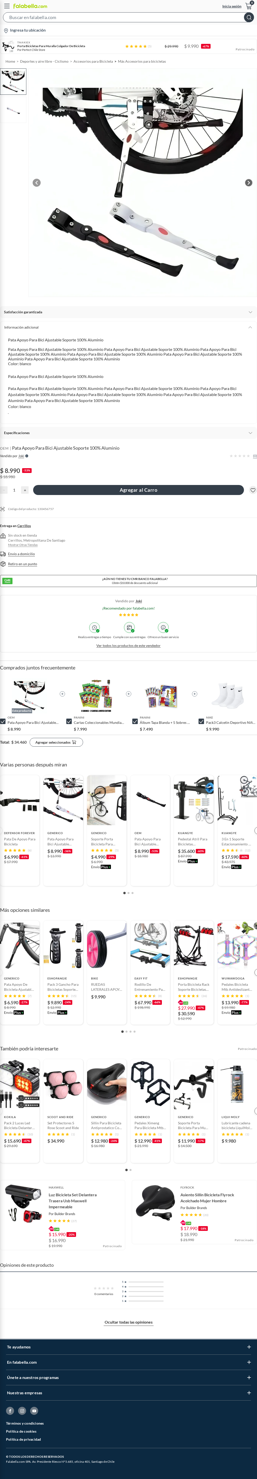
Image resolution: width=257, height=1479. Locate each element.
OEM (4, 448)
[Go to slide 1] (124, 893)
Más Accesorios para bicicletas (142, 61)
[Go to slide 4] (135, 1032)
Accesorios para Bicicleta (93, 61)
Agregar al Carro (138, 490)
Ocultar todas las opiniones (129, 1322)
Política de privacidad (23, 1439)
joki (139, 601)
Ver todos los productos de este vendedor (128, 645)
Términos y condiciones (25, 1423)
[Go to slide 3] (133, 893)
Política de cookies (21, 1431)
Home (10, 61)
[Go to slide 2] (128, 893)
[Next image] (249, 183)
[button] (128, 18)
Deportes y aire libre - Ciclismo (44, 61)
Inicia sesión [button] (231, 6)
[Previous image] (37, 183)
